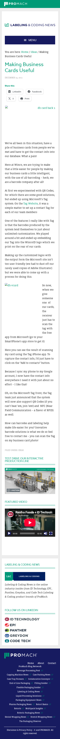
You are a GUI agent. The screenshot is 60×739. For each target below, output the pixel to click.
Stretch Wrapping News (41, 717)
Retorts (17, 708)
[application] (30, 523)
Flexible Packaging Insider (28, 687)
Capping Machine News (17, 675)
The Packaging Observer (30, 721)
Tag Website (30, 203)
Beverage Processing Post (28, 670)
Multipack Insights (34, 708)
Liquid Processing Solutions (28, 696)
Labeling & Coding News (29, 691)
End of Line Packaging (20, 683)
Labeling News (30, 25)
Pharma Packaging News (20, 704)
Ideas (21, 450)
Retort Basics (42, 704)
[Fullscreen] (50, 533)
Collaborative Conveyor (39, 679)
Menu (32, 40)
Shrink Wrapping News (15, 717)
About (41, 663)
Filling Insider (41, 683)
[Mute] (45, 533)
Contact (52, 663)
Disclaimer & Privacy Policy (19, 730)
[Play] (9, 533)
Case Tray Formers (15, 679)
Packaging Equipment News (28, 700)
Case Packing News (41, 675)
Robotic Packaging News (28, 713)
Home (31, 663)
